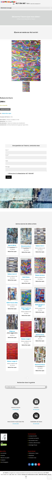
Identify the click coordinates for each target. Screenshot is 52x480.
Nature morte (40, 334)
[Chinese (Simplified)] (14, 1)
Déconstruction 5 (40, 364)
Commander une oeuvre (36, 421)
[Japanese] (16, 1)
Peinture (3, 455)
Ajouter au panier (5, 109)
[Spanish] (9, 1)
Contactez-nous (32, 457)
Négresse (12, 331)
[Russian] (11, 1)
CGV (13, 474)
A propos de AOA (33, 436)
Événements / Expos (33, 453)
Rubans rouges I (26, 339)
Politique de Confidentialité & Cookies (30, 474)
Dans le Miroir (12, 245)
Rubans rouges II (12, 361)
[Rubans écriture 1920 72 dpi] (26, 87)
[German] (5, 1)
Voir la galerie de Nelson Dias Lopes (25, 199)
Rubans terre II (12, 274)
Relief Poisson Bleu (12, 302)
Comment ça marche (34, 438)
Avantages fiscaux (33, 445)
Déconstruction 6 (26, 246)
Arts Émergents (4, 462)
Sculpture (3, 460)
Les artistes (3, 453)
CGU (10, 474)
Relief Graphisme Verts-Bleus (26, 308)
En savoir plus (16, 409)
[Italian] (7, 1)
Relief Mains (26, 277)
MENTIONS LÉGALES (43, 474)
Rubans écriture (40, 275)
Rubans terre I (40, 246)
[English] (4, 1)
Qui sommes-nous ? (33, 440)
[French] (2, 1)
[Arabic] (12, 1)
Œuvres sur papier (5, 457)
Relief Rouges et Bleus (40, 305)
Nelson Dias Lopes (6, 113)
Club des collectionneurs (34, 442)
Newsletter (31, 455)
